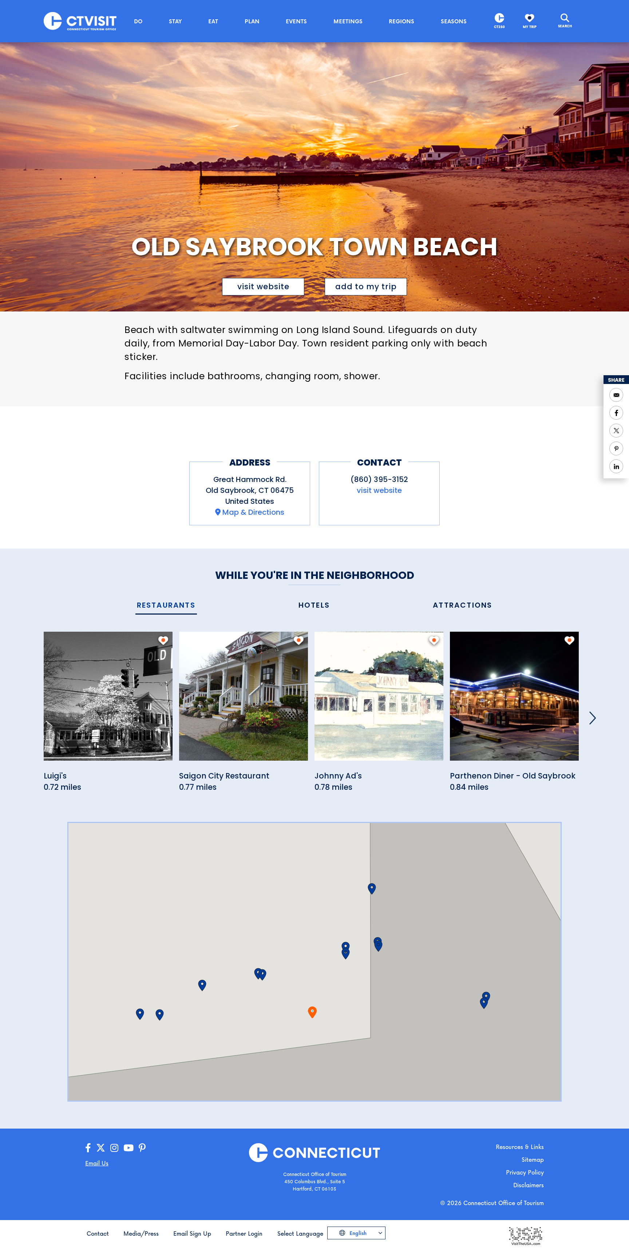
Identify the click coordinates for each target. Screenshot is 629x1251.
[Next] (592, 718)
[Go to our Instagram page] (114, 1148)
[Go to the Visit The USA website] (525, 1235)
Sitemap (533, 1159)
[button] (262, 975)
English (357, 1233)
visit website (263, 286)
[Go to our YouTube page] (128, 1148)
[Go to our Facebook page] (88, 1148)
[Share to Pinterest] (616, 448)
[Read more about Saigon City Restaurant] (243, 700)
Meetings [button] (348, 21)
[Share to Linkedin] (616, 466)
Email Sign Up (192, 1233)
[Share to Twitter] (616, 431)
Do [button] (138, 21)
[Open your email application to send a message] (616, 395)
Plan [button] (252, 21)
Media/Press (141, 1233)
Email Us (96, 1163)
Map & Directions (253, 512)
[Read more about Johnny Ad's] (378, 700)
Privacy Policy (525, 1172)
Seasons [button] (454, 21)
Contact (98, 1233)
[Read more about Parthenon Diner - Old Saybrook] (514, 700)
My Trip (530, 27)
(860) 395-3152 (379, 479)
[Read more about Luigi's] (108, 700)
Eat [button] (213, 21)
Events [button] (296, 21)
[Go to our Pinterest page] (142, 1148)
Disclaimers (528, 1184)
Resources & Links (520, 1146)
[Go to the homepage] (80, 20)
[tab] (166, 606)
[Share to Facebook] (616, 413)
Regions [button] (401, 21)
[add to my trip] (163, 640)
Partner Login (244, 1233)
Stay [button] (175, 21)
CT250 (499, 27)
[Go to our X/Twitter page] (100, 1148)
